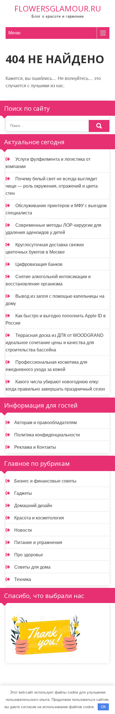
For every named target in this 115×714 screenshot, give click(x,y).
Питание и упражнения (38, 542)
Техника (22, 579)
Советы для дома (32, 567)
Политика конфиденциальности (47, 434)
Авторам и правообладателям (45, 422)
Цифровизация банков (39, 264)
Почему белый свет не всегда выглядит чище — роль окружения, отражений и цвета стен (52, 186)
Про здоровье (28, 554)
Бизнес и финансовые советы (45, 481)
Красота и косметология (39, 518)
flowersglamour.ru (57, 8)
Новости (23, 530)
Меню (14, 32)
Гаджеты (23, 493)
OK (103, 707)
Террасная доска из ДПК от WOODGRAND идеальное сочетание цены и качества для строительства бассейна (55, 342)
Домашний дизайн (33, 505)
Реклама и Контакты (35, 447)
